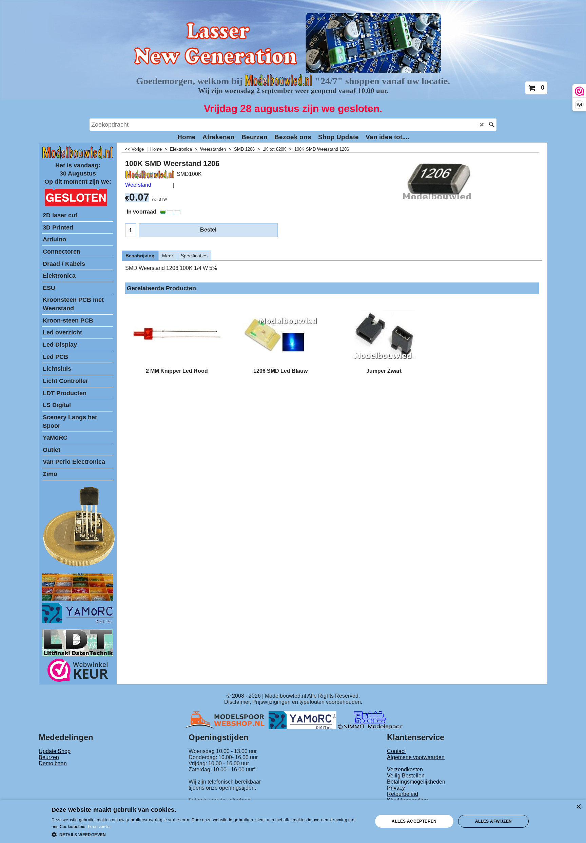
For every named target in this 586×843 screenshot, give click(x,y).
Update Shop (55, 751)
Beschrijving (140, 255)
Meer (167, 255)
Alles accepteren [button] (414, 821)
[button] (208, 834)
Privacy (396, 788)
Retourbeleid (402, 794)
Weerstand (138, 185)
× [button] (578, 806)
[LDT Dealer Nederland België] (79, 566)
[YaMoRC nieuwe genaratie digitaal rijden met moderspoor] (77, 621)
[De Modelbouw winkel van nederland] (77, 157)
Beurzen (49, 757)
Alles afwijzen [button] (493, 821)
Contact (396, 751)
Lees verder (99, 826)
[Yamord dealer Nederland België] (302, 720)
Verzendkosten (405, 769)
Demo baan (53, 763)
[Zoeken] (491, 124)
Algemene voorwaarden (416, 757)
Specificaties (194, 255)
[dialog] (293, 821)
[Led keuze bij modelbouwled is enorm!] (77, 599)
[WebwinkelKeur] (77, 671)
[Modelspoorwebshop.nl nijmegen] (226, 720)
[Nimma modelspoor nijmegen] (370, 720)
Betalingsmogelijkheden (416, 782)
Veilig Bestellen (406, 775)
